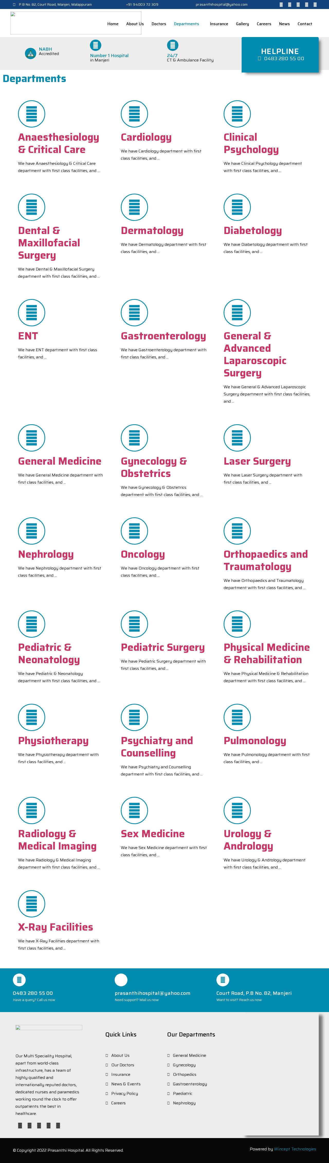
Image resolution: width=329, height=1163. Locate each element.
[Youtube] (315, 4)
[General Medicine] (31, 438)
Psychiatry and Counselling (157, 747)
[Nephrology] (31, 531)
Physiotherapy (53, 741)
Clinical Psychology (251, 143)
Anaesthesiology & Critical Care (58, 143)
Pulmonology (255, 741)
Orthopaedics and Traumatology (266, 560)
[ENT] (31, 312)
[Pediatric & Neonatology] (31, 624)
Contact (305, 24)
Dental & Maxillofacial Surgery (49, 242)
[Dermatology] (134, 207)
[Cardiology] (134, 114)
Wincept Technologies (295, 1149)
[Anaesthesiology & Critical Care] (31, 114)
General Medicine (60, 461)
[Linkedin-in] (306, 4)
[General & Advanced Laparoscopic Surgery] (237, 312)
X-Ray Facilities (55, 927)
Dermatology (152, 230)
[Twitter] (289, 4)
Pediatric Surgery (163, 647)
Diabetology (253, 230)
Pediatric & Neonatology (49, 653)
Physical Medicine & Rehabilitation (267, 653)
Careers (264, 24)
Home (112, 24)
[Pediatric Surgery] (134, 624)
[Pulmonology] (237, 717)
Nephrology (46, 554)
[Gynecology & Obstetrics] (134, 438)
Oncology (143, 554)
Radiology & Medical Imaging (57, 840)
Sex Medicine (153, 834)
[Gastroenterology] (134, 312)
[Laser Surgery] (237, 438)
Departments (186, 24)
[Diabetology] (237, 207)
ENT (28, 336)
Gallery (242, 24)
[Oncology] (134, 531)
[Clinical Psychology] (237, 114)
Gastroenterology (163, 336)
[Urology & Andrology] (237, 810)
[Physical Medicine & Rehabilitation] (237, 624)
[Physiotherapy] (31, 717)
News (284, 24)
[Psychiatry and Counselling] (134, 717)
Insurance (219, 24)
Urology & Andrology (248, 840)
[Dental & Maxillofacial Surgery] (31, 207)
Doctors (159, 24)
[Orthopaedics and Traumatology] (237, 531)
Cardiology (146, 137)
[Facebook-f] (281, 4)
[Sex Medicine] (134, 810)
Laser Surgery (257, 461)
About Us (135, 24)
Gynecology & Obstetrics (154, 467)
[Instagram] (298, 4)
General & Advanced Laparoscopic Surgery (255, 354)
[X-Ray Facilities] (31, 903)
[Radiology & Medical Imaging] (31, 810)
